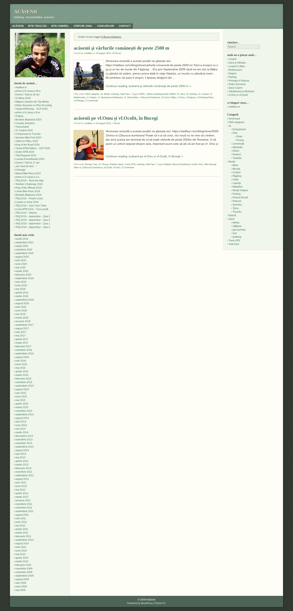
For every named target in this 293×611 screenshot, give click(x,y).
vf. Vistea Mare (131, 97)
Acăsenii (25, 11)
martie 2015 (21, 407)
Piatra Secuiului (237, 84)
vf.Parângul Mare (205, 97)
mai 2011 (20, 525)
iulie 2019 (20, 282)
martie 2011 (21, 532)
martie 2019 (21, 296)
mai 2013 (20, 457)
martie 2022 (21, 239)
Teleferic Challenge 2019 (29, 184)
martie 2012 (21, 497)
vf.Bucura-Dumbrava (150, 97)
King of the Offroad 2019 (28, 187)
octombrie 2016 (23, 350)
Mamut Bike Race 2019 (28, 173)
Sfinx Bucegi (210, 164)
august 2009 (22, 579)
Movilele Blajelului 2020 (28, 119)
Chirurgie (20, 169)
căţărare (237, 226)
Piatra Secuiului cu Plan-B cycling (33, 105)
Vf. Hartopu (191, 94)
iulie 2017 (20, 332)
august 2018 (22, 303)
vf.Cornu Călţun (168, 97)
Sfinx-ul (77, 167)
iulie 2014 (20, 421)
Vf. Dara (181, 94)
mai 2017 (20, 335)
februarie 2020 (23, 274)
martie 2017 (21, 342)
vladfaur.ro (21, 87)
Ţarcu (236, 208)
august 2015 (22, 389)
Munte (107, 94)
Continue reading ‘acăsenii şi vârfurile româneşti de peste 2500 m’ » (148, 86)
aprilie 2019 (21, 292)
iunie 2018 (21, 310)
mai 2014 (20, 428)
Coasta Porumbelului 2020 (29, 159)
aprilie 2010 (21, 557)
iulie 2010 (20, 547)
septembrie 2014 (24, 414)
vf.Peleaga (79, 100)
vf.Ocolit (108, 167)
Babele (168, 164)
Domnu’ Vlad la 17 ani (27, 162)
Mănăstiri (238, 147)
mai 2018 (20, 314)
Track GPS (130, 164)
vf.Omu (181, 97)
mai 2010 (20, 554)
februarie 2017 (23, 346)
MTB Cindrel (60, 25)
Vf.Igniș (19, 116)
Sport (120, 164)
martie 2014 (21, 432)
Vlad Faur (125, 94)
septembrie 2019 (24, 278)
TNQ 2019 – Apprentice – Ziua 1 (32, 223)
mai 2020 (20, 267)
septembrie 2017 (24, 325)
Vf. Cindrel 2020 (24, 130)
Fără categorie (92, 94)
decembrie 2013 (24, 436)
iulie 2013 (20, 454)
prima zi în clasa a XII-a (27, 91)
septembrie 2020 (24, 253)
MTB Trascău (37, 25)
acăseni (18, 25)
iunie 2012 (21, 486)
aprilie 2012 (21, 493)
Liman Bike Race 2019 (27, 191)
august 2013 (22, 450)
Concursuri (105, 25)
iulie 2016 (20, 360)
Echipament (239, 129)
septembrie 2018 (24, 299)
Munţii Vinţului (240, 190)
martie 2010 (21, 561)
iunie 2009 (21, 586)
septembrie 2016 (24, 353)
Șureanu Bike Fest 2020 (28, 137)
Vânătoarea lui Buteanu (241, 91)
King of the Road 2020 (27, 144)
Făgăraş (237, 176)
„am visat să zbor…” (26, 166)
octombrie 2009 (23, 572)
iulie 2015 (20, 393)
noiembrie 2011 (23, 504)
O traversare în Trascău (28, 134)
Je (101, 94)
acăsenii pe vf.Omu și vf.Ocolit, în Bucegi (116, 118)
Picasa (105, 164)
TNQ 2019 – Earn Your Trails (30, 205)
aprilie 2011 (21, 529)
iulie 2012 (20, 482)
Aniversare (234, 118)
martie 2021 (21, 246)
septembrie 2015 (24, 385)
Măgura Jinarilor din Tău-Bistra (32, 101)
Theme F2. (160, 603)
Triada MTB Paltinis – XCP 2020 (32, 148)
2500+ (142, 94)
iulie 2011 (20, 518)
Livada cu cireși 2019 (26, 202)
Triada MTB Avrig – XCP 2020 (31, 109)
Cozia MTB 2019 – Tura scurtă (31, 209)
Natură (232, 215)
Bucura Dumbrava (181, 164)
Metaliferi (238, 186)
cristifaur (88, 53)
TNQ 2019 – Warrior (26, 212)
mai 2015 (20, 400)
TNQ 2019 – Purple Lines (29, 198)
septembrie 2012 (24, 475)
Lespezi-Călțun (237, 66)
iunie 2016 (21, 364)
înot (235, 233)
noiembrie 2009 (23, 568)
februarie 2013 (23, 468)
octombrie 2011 (23, 507)
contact (125, 25)
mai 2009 (20, 590)
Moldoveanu (235, 69)
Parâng (233, 77)
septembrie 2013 (24, 446)
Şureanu (237, 204)
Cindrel (233, 59)
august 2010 (22, 543)
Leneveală (238, 143)
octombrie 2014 (23, 411)
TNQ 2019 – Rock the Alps (29, 180)
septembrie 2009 (24, 575)
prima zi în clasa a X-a (27, 177)
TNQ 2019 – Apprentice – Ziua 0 (32, 227)
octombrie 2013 (23, 443)
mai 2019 (20, 289)
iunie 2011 (21, 522)
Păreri (236, 151)
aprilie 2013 (21, 461)
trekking (115, 94)
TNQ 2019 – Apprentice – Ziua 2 (32, 220)
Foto (95, 164)
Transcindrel (22, 126)
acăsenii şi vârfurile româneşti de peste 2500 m (121, 48)
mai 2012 (20, 489)
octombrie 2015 (23, 382)
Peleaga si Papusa (239, 80)
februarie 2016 (23, 378)
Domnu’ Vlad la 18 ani (27, 94)
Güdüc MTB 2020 (24, 152)
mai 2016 (20, 368)
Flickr (239, 136)
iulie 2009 (20, 583)
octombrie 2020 (23, 249)
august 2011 (22, 514)
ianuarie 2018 (22, 321)
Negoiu (233, 73)
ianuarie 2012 (22, 500)
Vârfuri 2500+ (83, 25)
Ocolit (194, 164)
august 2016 (22, 357)
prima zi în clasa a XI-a (27, 112)
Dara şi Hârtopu (237, 62)
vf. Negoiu (91, 97)
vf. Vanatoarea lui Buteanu (110, 97)
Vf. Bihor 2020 (23, 98)
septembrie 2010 (24, 540)
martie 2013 (21, 464)
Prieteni (113, 164)
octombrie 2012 (23, 471)
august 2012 (22, 479)
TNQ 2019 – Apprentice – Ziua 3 (32, 216)
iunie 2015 (21, 396)
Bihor (235, 165)
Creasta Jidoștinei (25, 123)
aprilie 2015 (21, 403)
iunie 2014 (21, 425)
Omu (200, 164)
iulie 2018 (20, 307)
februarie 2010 (23, 565)
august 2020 (22, 256)
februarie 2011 (23, 536)
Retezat (237, 201)
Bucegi (88, 164)
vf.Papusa (191, 97)
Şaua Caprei (235, 87)
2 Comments (92, 100)
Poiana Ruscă (240, 197)
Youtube (237, 158)
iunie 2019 (21, 285)
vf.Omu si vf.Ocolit (238, 95)
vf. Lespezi (203, 94)
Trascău (237, 211)
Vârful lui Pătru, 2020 (26, 141)
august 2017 (22, 328)
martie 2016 (21, 375)
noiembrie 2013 (23, 439)
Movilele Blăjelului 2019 (28, 195)
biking (236, 222)
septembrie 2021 (24, 242)
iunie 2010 (21, 550)
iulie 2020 (20, 260)
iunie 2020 (21, 264)
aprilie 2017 (21, 339)
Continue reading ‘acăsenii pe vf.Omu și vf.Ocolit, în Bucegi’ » (144, 156)
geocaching (239, 229)
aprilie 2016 (21, 371)
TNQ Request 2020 (25, 155)
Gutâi (235, 179)
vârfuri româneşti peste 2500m (161, 94)
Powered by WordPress (140, 603)
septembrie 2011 (24, 511)
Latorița (237, 183)
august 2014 (22, 418)
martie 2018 (21, 317)
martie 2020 (21, 271)
